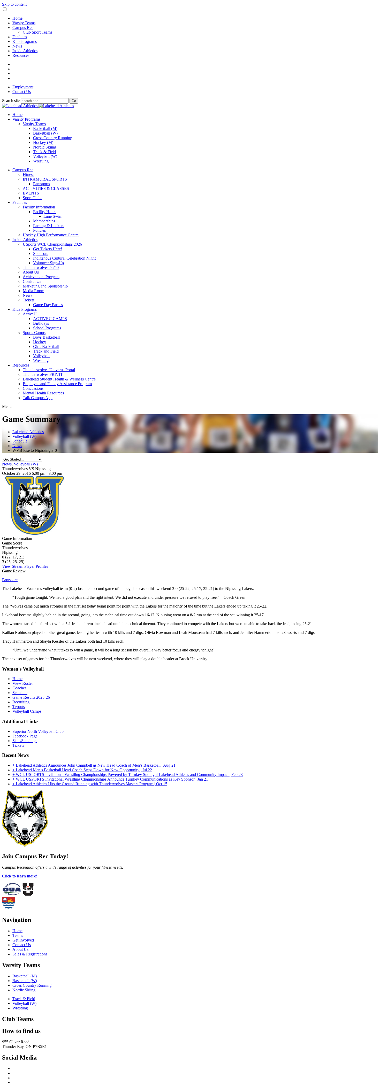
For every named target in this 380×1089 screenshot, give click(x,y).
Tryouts (18, 706)
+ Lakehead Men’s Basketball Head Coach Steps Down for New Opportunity (82, 770)
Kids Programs (24, 41)
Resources (20, 55)
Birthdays (41, 323)
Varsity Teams (23, 23)
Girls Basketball (46, 346)
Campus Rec (22, 27)
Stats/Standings (24, 740)
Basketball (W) (45, 133)
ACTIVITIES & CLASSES (46, 188)
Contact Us (21, 91)
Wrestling (41, 161)
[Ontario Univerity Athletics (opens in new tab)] (11, 894)
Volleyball (41, 356)
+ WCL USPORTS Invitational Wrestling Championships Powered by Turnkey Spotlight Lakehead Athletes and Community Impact (127, 774)
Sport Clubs (32, 198)
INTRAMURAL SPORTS (45, 179)
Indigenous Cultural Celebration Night (64, 258)
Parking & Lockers (48, 225)
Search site (11, 100)
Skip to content (14, 4)
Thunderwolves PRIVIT (43, 374)
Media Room (33, 291)
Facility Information (39, 207)
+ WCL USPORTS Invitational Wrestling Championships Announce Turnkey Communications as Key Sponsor (110, 779)
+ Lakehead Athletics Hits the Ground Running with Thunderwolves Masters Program (89, 784)
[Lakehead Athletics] (38, 106)
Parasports (41, 184)
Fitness (28, 174)
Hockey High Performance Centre (51, 235)
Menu (7, 406)
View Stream (12, 566)
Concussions (33, 388)
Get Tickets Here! (47, 249)
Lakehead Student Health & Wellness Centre (59, 379)
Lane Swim (52, 216)
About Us (31, 272)
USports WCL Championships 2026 (52, 244)
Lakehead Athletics (28, 432)
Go (74, 101)
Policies (39, 230)
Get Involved (23, 940)
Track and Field (46, 351)
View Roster (22, 683)
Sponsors (40, 253)
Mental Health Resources (43, 393)
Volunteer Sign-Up (48, 263)
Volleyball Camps (26, 711)
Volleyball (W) (45, 156)
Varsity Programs (26, 119)
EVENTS (31, 193)
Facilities (19, 37)
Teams (17, 935)
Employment (22, 87)
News (17, 46)
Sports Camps (34, 332)
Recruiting (20, 702)
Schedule (19, 441)
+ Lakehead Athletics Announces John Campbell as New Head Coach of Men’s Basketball (94, 765)
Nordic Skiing (44, 147)
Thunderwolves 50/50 (41, 267)
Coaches (19, 688)
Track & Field (44, 152)
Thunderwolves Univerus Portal (49, 370)
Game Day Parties (48, 304)
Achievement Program (41, 277)
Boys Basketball (46, 337)
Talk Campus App (37, 397)
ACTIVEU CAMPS (50, 318)
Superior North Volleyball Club (38, 731)
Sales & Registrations (29, 954)
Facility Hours (44, 211)
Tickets (28, 300)
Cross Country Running (52, 138)
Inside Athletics (24, 51)
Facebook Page (24, 736)
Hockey (39, 342)
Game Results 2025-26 (31, 697)
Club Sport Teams (37, 32)
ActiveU (30, 314)
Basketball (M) (45, 128)
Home (17, 18)
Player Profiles (36, 566)
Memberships (44, 221)
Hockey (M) (43, 142)
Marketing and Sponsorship (45, 286)
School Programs (47, 328)
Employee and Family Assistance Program (57, 384)
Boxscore (10, 580)
